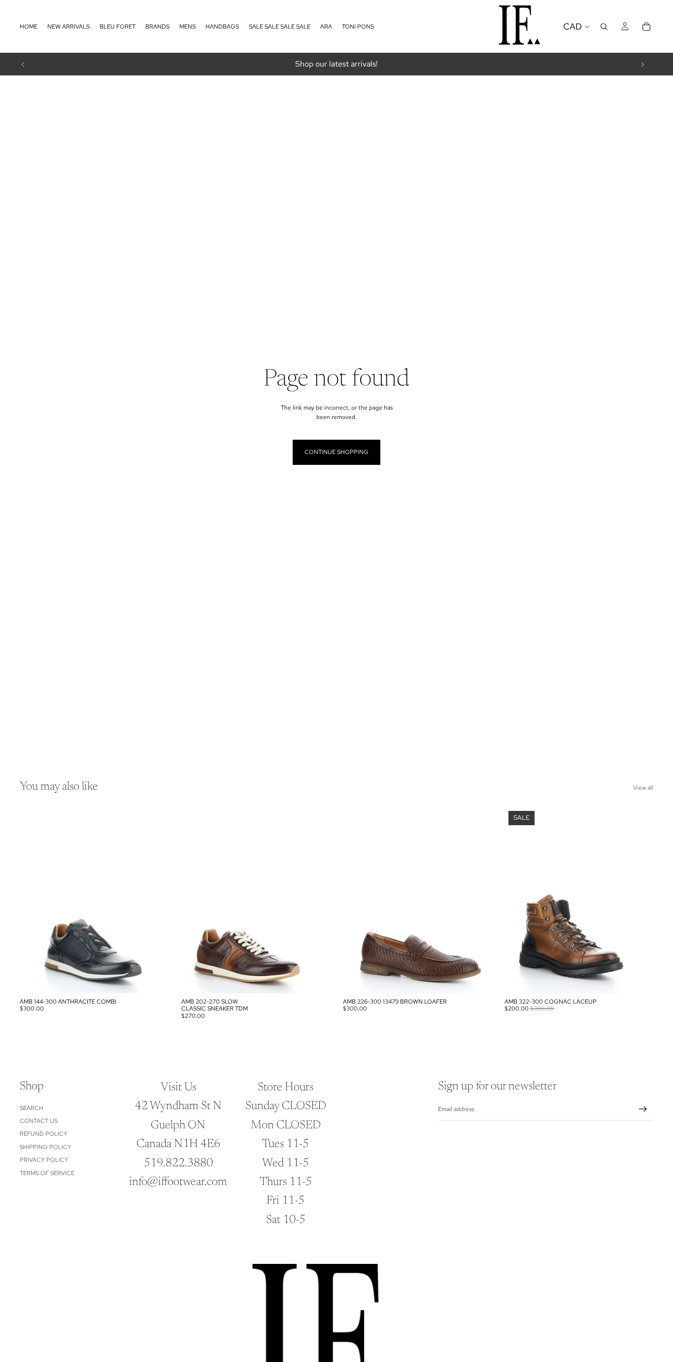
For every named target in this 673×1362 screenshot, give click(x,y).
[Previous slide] (23, 64)
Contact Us (39, 1121)
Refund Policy (43, 1134)
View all (643, 788)
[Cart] (646, 26)
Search (31, 1108)
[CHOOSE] (153, 978)
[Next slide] (642, 64)
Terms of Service (47, 1173)
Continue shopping (336, 452)
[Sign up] (643, 1109)
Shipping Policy (45, 1147)
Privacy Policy (44, 1160)
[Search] (604, 26)
